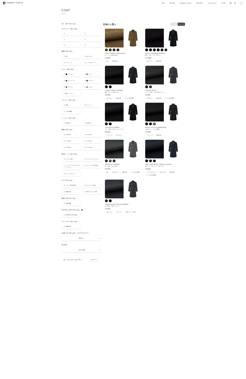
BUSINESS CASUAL (186, 3)
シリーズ (181, 24)
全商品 (174, 24)
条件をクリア (94, 259)
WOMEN (172, 3)
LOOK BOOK (212, 3)
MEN (163, 3)
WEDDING (199, 3)
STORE (223, 3)
